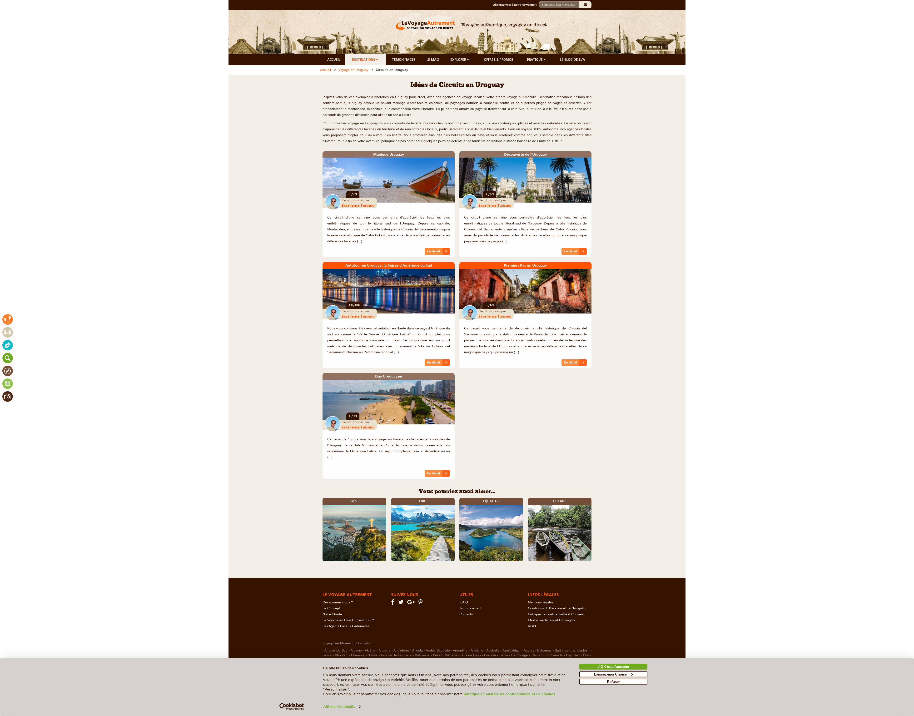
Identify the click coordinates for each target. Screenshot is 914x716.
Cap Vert (572, 655)
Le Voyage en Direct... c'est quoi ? (348, 620)
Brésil (437, 655)
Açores (529, 650)
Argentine (460, 650)
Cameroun (539, 655)
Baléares (561, 650)
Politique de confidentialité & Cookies (555, 614)
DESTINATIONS (364, 59)
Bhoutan (341, 655)
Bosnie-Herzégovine (396, 655)
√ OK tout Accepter (613, 667)
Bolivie (373, 655)
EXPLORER (458, 59)
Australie (492, 650)
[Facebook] (393, 603)
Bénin (503, 655)
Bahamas (544, 650)
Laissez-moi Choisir (610, 674)
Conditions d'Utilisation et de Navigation (557, 608)
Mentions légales (540, 602)
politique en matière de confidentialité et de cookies (509, 694)
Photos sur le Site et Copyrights (551, 620)
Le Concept (331, 608)
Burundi (490, 655)
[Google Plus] (411, 603)
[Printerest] (421, 603)
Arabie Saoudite (438, 650)
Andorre (384, 650)
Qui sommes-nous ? (338, 602)
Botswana (422, 655)
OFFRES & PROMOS (498, 59)
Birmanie (357, 655)
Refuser (613, 682)
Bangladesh (580, 650)
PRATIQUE (535, 59)
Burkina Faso (471, 655)
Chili (586, 655)
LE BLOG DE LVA (572, 59)
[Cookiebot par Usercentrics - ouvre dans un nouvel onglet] (292, 706)
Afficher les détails (339, 707)
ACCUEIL (333, 59)
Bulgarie (451, 655)
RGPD (532, 626)
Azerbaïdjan (511, 650)
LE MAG (433, 59)
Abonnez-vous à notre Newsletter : (516, 4)
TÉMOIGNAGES (404, 59)
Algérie (370, 650)
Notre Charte (332, 614)
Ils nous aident (470, 608)
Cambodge (519, 655)
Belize (327, 655)
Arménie (477, 650)
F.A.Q (463, 602)
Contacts (466, 614)
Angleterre (401, 650)
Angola (417, 650)
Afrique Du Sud (336, 650)
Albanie (356, 650)
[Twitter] (401, 603)
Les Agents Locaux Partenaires (346, 626)
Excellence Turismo (358, 205)
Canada (557, 655)
